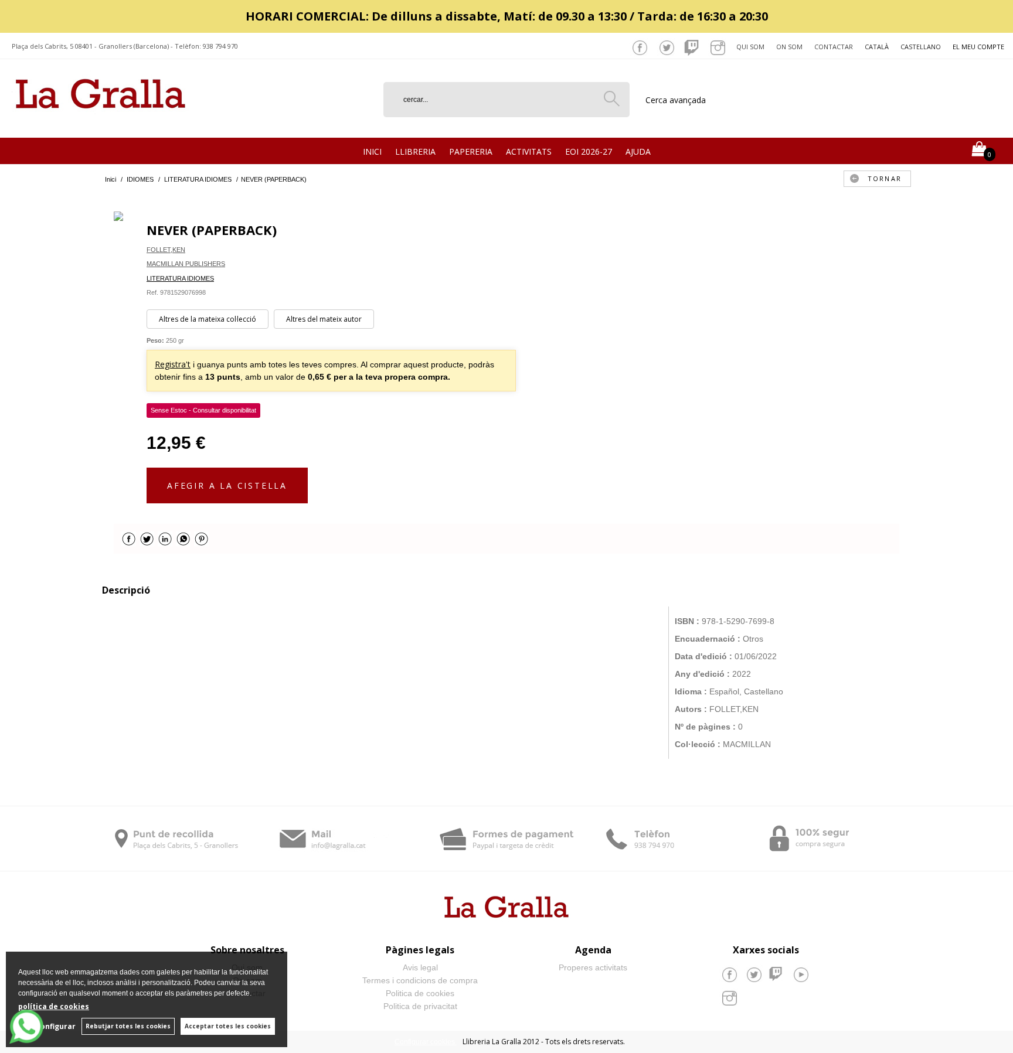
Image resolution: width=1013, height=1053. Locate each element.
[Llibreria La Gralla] (100, 123)
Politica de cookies (420, 993)
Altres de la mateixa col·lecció (207, 319)
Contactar (833, 46)
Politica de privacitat (420, 1006)
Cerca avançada (675, 99)
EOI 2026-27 (588, 151)
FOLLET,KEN (166, 249)
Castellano (920, 46)
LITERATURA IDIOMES (180, 278)
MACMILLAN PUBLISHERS (186, 263)
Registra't (173, 364)
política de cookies (53, 1006)
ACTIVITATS (529, 151)
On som (789, 46)
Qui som (750, 46)
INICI (372, 151)
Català (877, 46)
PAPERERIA (470, 151)
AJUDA (638, 151)
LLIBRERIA (415, 151)
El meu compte (978, 46)
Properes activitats (593, 967)
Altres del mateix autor (324, 319)
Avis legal (420, 967)
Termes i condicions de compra (420, 980)
